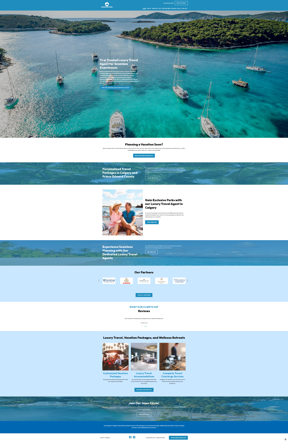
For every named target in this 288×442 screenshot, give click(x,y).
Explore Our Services (144, 390)
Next (187, 280)
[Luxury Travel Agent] (122, 212)
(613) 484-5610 (169, 3)
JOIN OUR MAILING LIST (178, 437)
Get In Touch (181, 3)
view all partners (144, 295)
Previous (99, 280)
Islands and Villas (160, 437)
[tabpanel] (144, 319)
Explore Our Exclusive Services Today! (115, 87)
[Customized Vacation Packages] (115, 356)
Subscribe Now (144, 414)
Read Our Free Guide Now (144, 155)
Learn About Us (152, 178)
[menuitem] (144, 8)
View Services (152, 222)
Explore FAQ (151, 252)
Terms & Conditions (105, 437)
